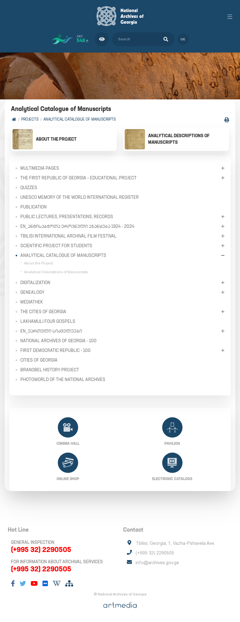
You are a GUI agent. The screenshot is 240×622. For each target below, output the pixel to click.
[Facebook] (13, 583)
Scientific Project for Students (56, 245)
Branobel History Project (49, 370)
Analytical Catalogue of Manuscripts (79, 119)
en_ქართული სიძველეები (51, 331)
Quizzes (28, 187)
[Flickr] (45, 583)
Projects (29, 119)
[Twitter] (23, 583)
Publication (33, 207)
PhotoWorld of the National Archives (62, 379)
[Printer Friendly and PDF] (226, 120)
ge (183, 39)
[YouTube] (34, 583)
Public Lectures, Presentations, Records (66, 216)
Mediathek (31, 302)
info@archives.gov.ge (157, 562)
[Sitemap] (69, 583)
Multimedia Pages (39, 168)
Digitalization (35, 282)
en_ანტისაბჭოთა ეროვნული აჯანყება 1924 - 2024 (77, 226)
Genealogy (32, 292)
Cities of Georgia (39, 360)
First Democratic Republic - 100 (55, 350)
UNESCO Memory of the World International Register (79, 197)
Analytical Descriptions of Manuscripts (56, 272)
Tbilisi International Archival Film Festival (68, 236)
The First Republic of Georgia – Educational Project (78, 178)
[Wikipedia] (57, 583)
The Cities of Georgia (43, 311)
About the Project (38, 263)
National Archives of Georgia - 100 (58, 341)
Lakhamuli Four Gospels (47, 321)
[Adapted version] (102, 39)
